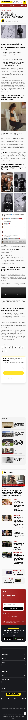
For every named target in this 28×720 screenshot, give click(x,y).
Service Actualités (11, 20)
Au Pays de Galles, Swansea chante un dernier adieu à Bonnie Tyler (18, 545)
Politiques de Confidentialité (11, 714)
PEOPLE (5, 8)
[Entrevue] (7, 2)
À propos (3, 714)
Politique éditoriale (21, 714)
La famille (3, 313)
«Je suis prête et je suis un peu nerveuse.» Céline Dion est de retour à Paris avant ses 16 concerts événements (12, 493)
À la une (16, 552)
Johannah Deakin (14, 250)
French (20, 2)
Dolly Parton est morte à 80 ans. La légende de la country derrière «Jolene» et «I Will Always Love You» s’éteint (18, 522)
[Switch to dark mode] (25, 713)
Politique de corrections (7, 716)
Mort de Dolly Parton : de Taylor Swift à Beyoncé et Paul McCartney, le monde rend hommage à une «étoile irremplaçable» (18, 505)
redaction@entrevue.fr (15, 704)
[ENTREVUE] (13, 694)
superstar (13, 139)
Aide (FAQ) (13, 718)
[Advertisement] (14, 401)
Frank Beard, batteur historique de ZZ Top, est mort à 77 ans (18, 534)
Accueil (2, 8)
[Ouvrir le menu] (24, 2)
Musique (9, 10)
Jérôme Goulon (15, 497)
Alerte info (17, 515)
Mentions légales (16, 716)
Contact (22, 716)
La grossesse (4, 152)
